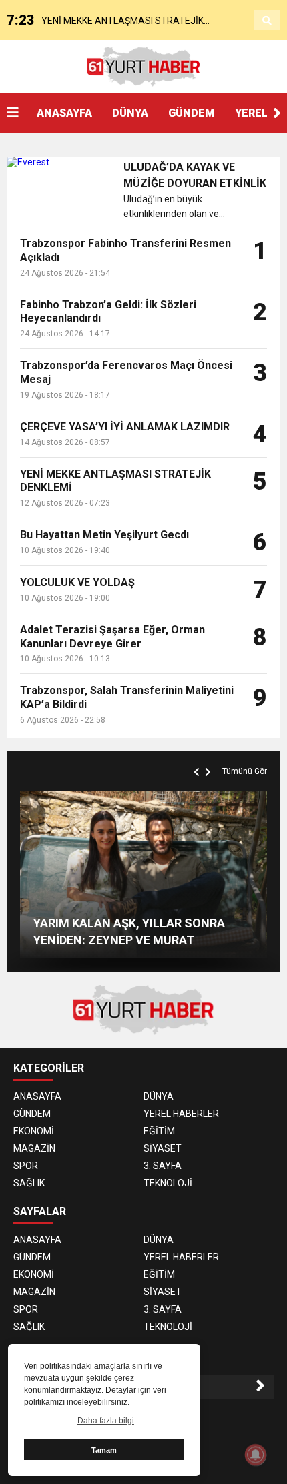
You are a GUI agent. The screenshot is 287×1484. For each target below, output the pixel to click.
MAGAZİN (34, 1148)
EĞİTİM (159, 1131)
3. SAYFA (163, 1165)
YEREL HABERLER (181, 1113)
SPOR (25, 1165)
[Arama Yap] (267, 20)
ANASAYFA (64, 113)
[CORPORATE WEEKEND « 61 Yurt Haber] (143, 66)
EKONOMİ (33, 1131)
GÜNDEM (191, 113)
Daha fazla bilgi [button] (105, 1420)
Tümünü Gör (244, 771)
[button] (277, 113)
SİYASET (163, 1148)
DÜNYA (130, 113)
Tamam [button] (104, 1450)
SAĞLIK (29, 1183)
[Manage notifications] (255, 1454)
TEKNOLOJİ (168, 1183)
